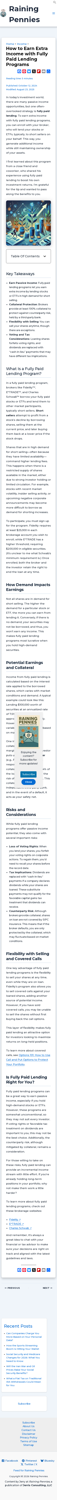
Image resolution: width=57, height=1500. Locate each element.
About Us (29, 1426)
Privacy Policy (28, 1437)
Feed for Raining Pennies (28, 1470)
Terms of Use (28, 1441)
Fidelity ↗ (15, 1219)
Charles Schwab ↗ (20, 1228)
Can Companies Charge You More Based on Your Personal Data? (24, 1337)
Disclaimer (28, 1433)
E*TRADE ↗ (16, 1223)
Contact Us (28, 1430)
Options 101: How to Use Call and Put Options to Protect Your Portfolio (28, 1059)
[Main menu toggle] (53, 13)
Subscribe (24, 1403)
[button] (54, 2)
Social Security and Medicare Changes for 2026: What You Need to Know (23, 1358)
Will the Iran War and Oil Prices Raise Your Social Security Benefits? (20, 1370)
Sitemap (28, 1444)
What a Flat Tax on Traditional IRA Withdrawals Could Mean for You (23, 1382)
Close (28, 782)
